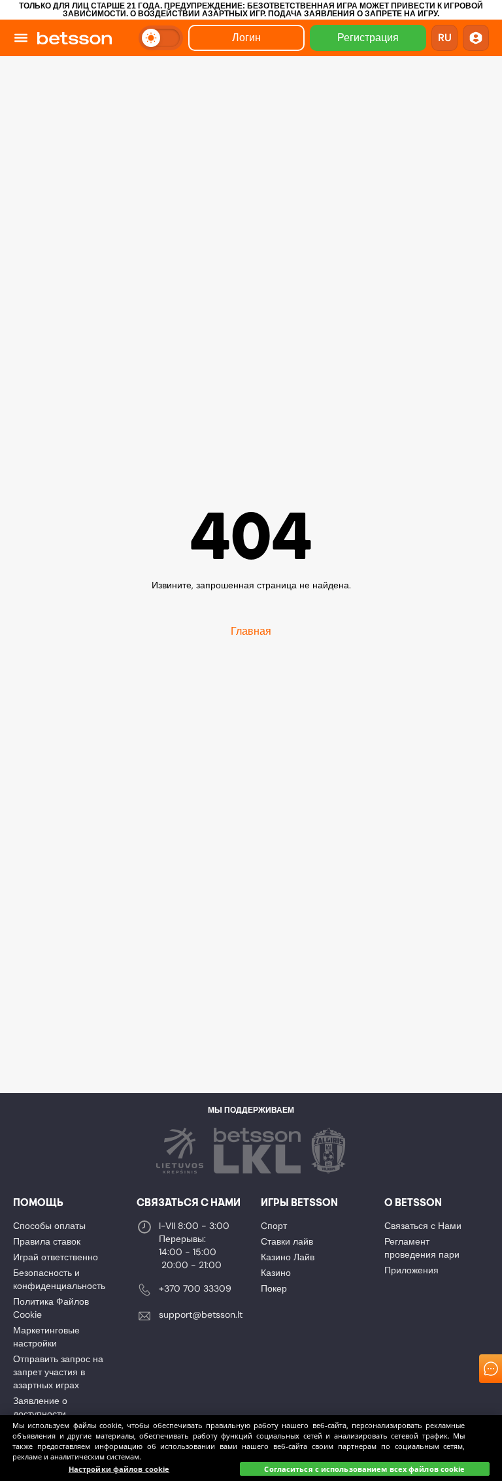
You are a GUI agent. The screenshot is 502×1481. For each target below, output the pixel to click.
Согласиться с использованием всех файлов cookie (364, 1469)
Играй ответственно (55, 1257)
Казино (276, 1273)
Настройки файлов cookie (119, 1469)
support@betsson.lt (201, 1314)
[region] (251, 1448)
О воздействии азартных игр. (198, 13)
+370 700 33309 (195, 1288)
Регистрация (368, 37)
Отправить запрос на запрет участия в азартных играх (58, 1372)
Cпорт (274, 1226)
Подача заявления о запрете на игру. (353, 13)
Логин (246, 37)
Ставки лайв (287, 1241)
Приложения (411, 1270)
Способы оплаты (49, 1226)
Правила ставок (46, 1241)
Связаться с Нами (422, 1226)
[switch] (161, 37)
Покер (274, 1288)
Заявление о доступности (40, 1407)
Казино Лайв (287, 1257)
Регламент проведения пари (422, 1247)
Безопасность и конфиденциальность (59, 1279)
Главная (251, 631)
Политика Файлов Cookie (51, 1308)
